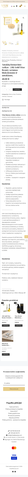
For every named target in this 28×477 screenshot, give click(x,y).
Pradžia (4, 50)
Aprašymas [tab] (5, 107)
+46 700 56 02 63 (15, 431)
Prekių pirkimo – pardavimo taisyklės (14, 420)
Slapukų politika (14, 417)
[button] (23, 18)
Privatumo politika (14, 415)
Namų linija (5, 60)
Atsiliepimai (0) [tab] (7, 111)
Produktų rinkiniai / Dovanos (12, 60)
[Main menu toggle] (25, 6)
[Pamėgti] (4, 305)
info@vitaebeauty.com (15, 435)
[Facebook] (13, 471)
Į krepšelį (17, 89)
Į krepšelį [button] (6, 325)
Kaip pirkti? (14, 411)
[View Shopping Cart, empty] (20, 6)
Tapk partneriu (14, 407)
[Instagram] (15, 471)
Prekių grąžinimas (14, 413)
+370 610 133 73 (14, 433)
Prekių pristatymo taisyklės (14, 409)
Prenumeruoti (14, 389)
